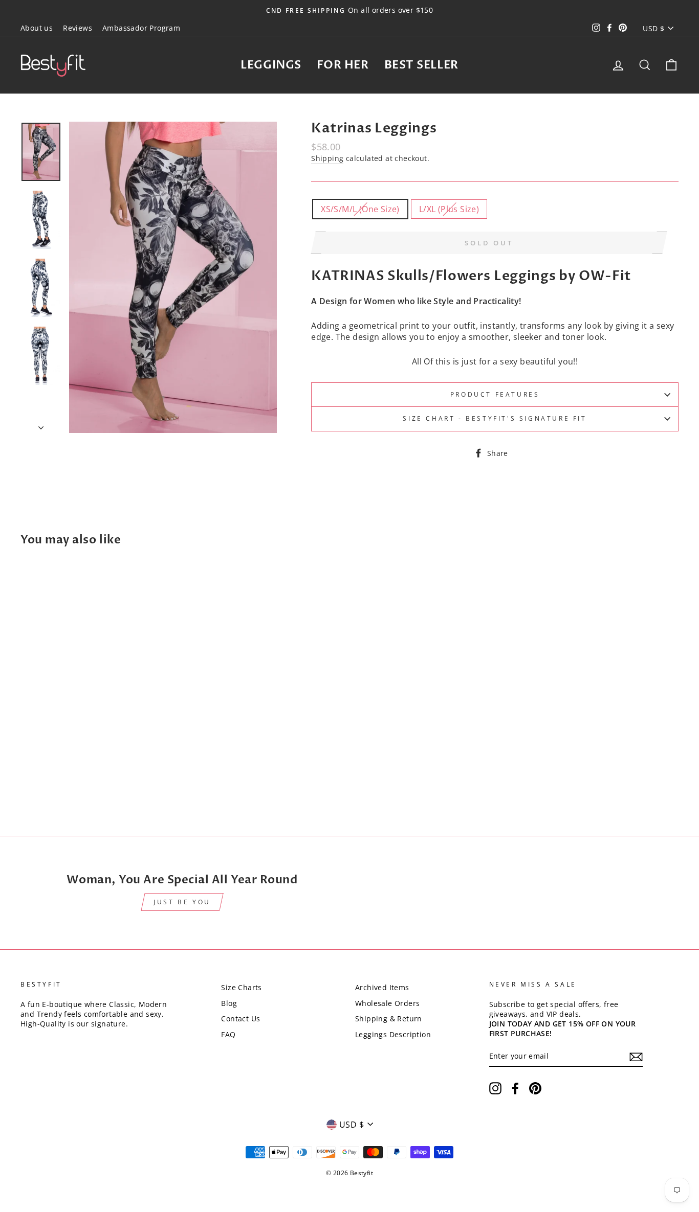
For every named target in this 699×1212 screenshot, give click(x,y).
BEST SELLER (421, 65)
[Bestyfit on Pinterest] (535, 1088)
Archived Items (382, 987)
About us (36, 28)
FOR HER (343, 65)
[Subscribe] (636, 1056)
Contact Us (240, 1018)
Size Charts (241, 987)
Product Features (495, 394)
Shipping (327, 158)
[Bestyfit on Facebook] (515, 1088)
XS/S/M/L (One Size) (360, 209)
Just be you (182, 902)
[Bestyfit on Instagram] (495, 1088)
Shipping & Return (388, 1018)
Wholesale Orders (387, 1003)
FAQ (228, 1034)
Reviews (77, 28)
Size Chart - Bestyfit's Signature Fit (494, 418)
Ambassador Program (141, 28)
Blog (229, 1003)
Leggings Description (393, 1034)
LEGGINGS (271, 65)
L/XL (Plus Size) (449, 209)
